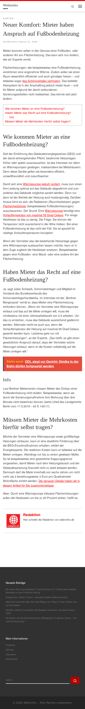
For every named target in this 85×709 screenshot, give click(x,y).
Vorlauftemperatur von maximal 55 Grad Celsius (33, 215)
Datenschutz (11, 658)
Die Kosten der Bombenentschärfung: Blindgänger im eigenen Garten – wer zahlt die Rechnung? (41, 619)
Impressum (11, 654)
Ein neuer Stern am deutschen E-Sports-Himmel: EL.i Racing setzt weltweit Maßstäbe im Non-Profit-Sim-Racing (41, 591)
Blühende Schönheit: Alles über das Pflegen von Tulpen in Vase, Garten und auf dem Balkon (41, 603)
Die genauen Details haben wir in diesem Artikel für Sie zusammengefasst (41, 483)
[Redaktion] (13, 520)
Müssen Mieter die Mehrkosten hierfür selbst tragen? (38, 121)
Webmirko (30, 702)
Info (11, 117)
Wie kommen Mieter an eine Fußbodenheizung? (35, 109)
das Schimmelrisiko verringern (41, 81)
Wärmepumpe (54, 210)
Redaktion (31, 514)
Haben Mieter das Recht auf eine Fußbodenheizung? (38, 113)
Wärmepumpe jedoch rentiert (41, 184)
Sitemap (9, 649)
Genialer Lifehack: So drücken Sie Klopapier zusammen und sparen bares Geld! (40, 611)
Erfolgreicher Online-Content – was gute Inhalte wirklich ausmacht (36, 597)
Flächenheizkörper (14, 206)
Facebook (10, 644)
